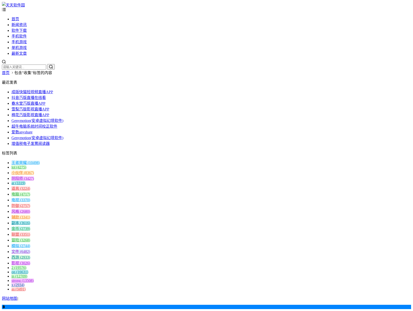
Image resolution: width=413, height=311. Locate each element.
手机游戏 (19, 42)
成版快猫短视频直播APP (32, 92)
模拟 (20, 246)
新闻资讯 (19, 25)
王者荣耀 (25, 163)
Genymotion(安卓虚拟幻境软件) (37, 121)
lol (18, 167)
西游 (20, 257)
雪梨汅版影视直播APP (30, 109)
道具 (20, 188)
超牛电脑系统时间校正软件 (34, 126)
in (19, 276)
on (19, 272)
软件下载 (19, 30)
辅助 (20, 217)
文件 (20, 252)
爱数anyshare (22, 132)
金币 (20, 229)
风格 (20, 211)
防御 (20, 206)
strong (22, 280)
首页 (15, 19)
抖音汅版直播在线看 (28, 98)
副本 (20, 223)
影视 (20, 263)
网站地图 (9, 298)
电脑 (20, 194)
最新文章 (19, 53)
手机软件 (19, 36)
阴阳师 (22, 178)
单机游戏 (19, 48)
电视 (20, 200)
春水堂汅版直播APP (28, 103)
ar (18, 183)
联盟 (20, 234)
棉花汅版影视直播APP (30, 115)
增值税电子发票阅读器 (30, 144)
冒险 (20, 240)
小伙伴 (22, 173)
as (18, 289)
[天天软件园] (13, 5)
